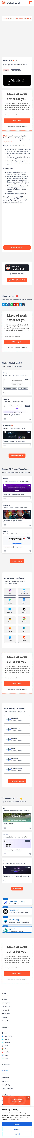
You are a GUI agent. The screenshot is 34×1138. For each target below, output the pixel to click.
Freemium (6, 70)
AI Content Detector (9, 876)
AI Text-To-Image (18, 520)
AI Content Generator (9, 441)
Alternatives (19, 18)
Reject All (17, 1134)
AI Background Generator (10, 388)
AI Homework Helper (9, 850)
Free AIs (26, 18)
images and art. (8, 142)
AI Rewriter (18, 876)
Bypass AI (25, 876)
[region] (17, 1122)
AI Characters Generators (18, 494)
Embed (12, 18)
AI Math (18, 850)
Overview (6, 18)
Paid (29, 432)
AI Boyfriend (7, 494)
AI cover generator (22, 388)
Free (29, 485)
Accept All (17, 1124)
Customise (17, 1129)
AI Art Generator (16, 414)
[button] (30, 2)
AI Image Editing (18, 547)
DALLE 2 (5, 136)
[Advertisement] (17, 39)
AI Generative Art (16, 70)
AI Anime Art (7, 414)
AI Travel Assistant (8, 823)
